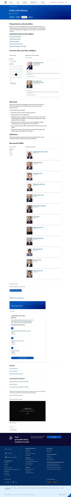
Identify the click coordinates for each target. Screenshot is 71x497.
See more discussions (22, 358)
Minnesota (11, 153)
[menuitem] (12, 17)
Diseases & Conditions (13, 6)
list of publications (16, 137)
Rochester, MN (13, 61)
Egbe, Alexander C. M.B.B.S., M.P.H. (40, 151)
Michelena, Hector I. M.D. (38, 195)
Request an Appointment (15, 13)
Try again (27, 413)
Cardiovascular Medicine (15, 36)
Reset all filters (13, 83)
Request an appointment (16, 290)
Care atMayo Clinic (30, 17)
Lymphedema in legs (15, 350)
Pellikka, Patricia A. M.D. (38, 227)
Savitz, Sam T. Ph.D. (37, 259)
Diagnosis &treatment (18, 17)
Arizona (11, 150)
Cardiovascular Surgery (15, 39)
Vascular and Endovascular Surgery (18, 46)
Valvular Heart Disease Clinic (16, 43)
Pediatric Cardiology (14, 41)
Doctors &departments (24, 17)
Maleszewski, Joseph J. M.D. (39, 184)
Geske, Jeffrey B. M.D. (37, 173)
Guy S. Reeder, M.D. (37, 81)
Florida (11, 152)
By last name (12, 63)
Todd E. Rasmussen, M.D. (38, 62)
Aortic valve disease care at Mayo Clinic (17, 286)
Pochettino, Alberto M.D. (38, 238)
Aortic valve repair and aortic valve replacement (19, 381)
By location (11, 58)
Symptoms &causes (12, 17)
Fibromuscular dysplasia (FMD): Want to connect (21, 330)
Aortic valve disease (18, 10)
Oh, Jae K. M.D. (36, 216)
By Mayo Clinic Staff (14, 283)
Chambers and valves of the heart (16, 373)
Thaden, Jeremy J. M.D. (38, 270)
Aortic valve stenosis (14, 371)
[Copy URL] (34, 411)
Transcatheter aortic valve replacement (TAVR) (19, 386)
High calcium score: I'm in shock (17, 340)
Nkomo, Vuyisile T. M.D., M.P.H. (39, 205)
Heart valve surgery (13, 384)
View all (11, 155)
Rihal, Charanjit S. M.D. (38, 249)
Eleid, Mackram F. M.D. (38, 162)
